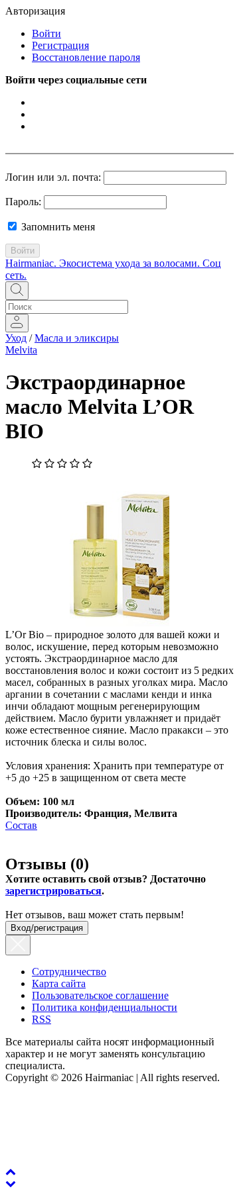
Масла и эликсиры (77, 338)
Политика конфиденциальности (104, 1007)
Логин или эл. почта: (53, 177)
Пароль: (23, 201)
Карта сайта (59, 983)
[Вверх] (10, 1171)
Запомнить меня (57, 226)
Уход (16, 338)
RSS (41, 1019)
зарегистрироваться (53, 890)
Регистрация (60, 45)
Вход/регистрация (47, 928)
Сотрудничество (69, 971)
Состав (21, 825)
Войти (46, 33)
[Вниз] (10, 1183)
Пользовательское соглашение (100, 995)
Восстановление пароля (86, 57)
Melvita (21, 350)
